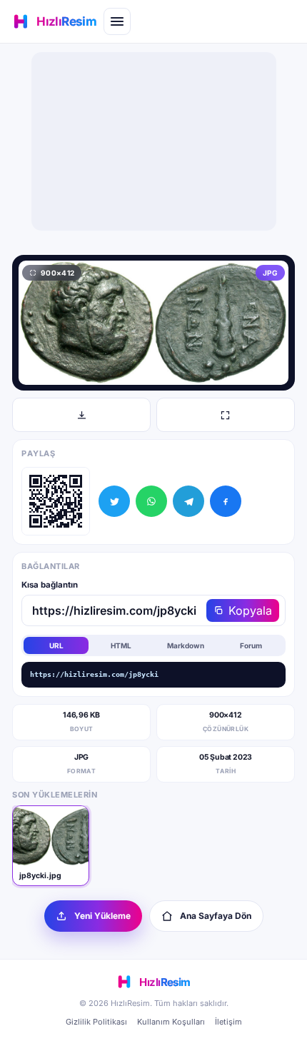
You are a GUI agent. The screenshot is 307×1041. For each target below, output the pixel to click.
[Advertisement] (153, 141)
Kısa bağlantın (49, 585)
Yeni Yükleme (102, 915)
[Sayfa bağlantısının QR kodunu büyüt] (55, 501)
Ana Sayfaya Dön (215, 915)
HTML (121, 645)
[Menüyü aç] (117, 21)
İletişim (228, 1022)
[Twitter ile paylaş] (114, 501)
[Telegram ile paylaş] (188, 501)
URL (56, 645)
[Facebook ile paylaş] (225, 501)
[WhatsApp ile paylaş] (151, 501)
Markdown (185, 645)
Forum (251, 645)
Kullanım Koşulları (171, 1022)
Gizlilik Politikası (96, 1022)
